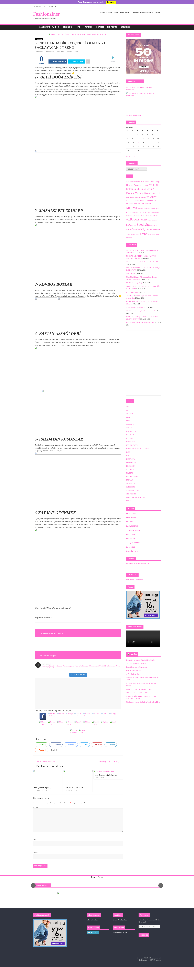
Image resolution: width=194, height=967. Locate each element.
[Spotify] (78, 724)
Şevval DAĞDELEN (133, 530)
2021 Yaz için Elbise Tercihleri (136, 663)
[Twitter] (60, 716)
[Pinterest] (51, 724)
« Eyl (128, 156)
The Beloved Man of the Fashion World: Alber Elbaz (143, 262)
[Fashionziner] (35, 27)
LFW (128, 204)
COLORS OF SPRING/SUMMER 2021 (139, 689)
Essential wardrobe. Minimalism (136, 667)
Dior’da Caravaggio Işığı (134, 283)
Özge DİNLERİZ (132, 551)
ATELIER (129, 414)
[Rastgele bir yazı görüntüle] (159, 27)
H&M (149, 197)
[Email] (113, 724)
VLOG (128, 501)
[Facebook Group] (51, 716)
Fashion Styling (146, 188)
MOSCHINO (137, 212)
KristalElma (155, 200)
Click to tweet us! (92, 920)
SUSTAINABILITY (132, 490)
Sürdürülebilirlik (153, 229)
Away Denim (136, 182)
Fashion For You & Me (133, 670)
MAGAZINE (67, 27)
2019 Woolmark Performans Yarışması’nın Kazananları (139, 89)
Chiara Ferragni (155, 182)
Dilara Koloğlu (50, 51)
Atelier (129, 182)
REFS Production (155, 960)
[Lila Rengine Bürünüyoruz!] (104, 771)
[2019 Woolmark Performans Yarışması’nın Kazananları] (143, 102)
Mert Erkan (141, 208)
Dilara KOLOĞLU (132, 518)
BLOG (142, 181)
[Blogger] (113, 716)
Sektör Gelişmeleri (152, 220)
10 (138, 138)
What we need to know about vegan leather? (140, 322)
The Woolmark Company (134, 115)
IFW (154, 197)
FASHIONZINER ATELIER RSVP (137, 448)
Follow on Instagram (79, 674)
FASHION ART (131, 442)
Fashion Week (133, 192)
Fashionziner (46, 14)
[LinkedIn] (42, 724)
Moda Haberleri (150, 208)
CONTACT (129, 428)
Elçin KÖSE (130, 522)
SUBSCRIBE (125, 27)
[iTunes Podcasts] (86, 716)
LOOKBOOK (130, 466)
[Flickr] (60, 724)
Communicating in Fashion (134, 307)
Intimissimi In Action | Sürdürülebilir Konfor (140, 660)
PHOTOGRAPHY (132, 476)
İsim (35, 839)
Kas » (133, 156)
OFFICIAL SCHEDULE (139, 215)
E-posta (36, 852)
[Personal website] (73, 732)
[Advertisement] (78, 693)
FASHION (153, 185)
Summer (129, 229)
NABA (144, 212)
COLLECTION (131, 424)
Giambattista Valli (140, 197)
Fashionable (39, 39)
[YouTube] (78, 716)
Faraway (111, 2)
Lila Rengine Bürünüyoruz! (106, 775)
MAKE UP (129, 473)
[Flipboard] (104, 724)
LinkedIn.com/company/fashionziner (138, 563)
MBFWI (131, 208)
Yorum (35, 807)
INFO (128, 455)
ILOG (128, 452)
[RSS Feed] (82, 732)
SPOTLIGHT (130, 483)
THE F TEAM (112, 27)
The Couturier (130, 273)
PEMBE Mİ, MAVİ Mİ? (74, 787)
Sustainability (139, 229)
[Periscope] (95, 716)
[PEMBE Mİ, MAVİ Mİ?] (78, 771)
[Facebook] (42, 716)
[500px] (86, 724)
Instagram (128, 200)
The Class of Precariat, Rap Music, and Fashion (141, 311)
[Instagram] (69, 716)
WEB (149, 234)
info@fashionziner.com (120, 932)
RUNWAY (129, 480)
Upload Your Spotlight (120, 920)
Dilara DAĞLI (131, 513)
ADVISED (88, 27)
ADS (127, 407)
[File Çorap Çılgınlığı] (47, 771)
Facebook (145, 185)
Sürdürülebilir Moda (132, 234)
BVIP (78, 27)
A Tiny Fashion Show (133, 674)
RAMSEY (144, 220)
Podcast (135, 219)
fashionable (132, 188)
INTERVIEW (130, 459)
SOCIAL (131, 224)
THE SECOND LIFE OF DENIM (137, 693)
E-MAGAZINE (131, 431)
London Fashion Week (140, 203)
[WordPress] (95, 724)
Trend (76, 51)
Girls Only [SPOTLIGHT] (110, 761)
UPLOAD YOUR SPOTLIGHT (136, 497)
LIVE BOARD (131, 462)
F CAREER (100, 27)
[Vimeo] (104, 716)
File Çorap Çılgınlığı (42, 787)
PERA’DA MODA (132, 292)
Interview (135, 200)
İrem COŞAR (130, 534)
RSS (135, 654)
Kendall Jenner (146, 200)
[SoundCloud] (69, 724)
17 (138, 142)
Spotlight (143, 224)
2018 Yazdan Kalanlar (44, 761)
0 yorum (69, 51)
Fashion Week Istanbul (150, 193)
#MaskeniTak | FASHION (49, 27)
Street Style (153, 225)
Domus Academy (134, 185)
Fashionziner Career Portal (134, 580)
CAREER (147, 181)
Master (152, 204)
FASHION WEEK (132, 445)
